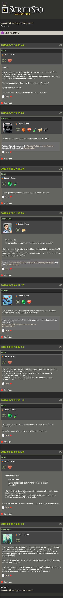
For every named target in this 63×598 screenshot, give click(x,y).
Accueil (4, 23)
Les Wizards (48, 146)
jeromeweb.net (12, 265)
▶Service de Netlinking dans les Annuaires (19, 324)
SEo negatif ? (27, 23)
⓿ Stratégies (14, 23)
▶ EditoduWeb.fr (8, 326)
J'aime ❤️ (8, 97)
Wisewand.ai (29, 148)
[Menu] (4, 4)
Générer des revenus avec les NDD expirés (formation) (31, 263)
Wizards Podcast (33, 146)
